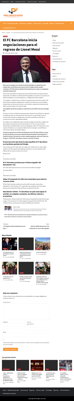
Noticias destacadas (12, 23)
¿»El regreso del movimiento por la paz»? (14, 226)
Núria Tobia (14, 53)
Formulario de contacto (20, 1)
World (47, 369)
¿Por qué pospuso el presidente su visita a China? (8, 254)
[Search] (71, 23)
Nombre (5, 322)
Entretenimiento (59, 23)
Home (4, 23)
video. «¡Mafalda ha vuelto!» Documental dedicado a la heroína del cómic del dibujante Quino (8, 376)
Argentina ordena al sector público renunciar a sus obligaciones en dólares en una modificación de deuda (42, 279)
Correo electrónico (30, 324)
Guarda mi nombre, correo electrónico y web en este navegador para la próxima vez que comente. (26, 343)
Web (4, 332)
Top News (62, 369)
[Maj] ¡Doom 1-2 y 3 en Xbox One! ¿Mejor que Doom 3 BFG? (37, 374)
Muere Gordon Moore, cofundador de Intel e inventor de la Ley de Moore (25, 255)
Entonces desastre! (41, 252)
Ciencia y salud (37, 23)
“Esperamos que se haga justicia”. (8, 277)
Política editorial (42, 1)
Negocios (29, 23)
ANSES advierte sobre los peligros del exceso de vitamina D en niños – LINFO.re (22, 376)
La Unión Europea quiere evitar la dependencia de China (50, 375)
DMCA (12, 1)
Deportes (51, 23)
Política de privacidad (32, 1)
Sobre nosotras (5, 1)
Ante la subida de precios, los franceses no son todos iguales (39, 226)
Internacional (22, 23)
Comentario (7, 302)
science (19, 369)
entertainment (6, 369)
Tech (33, 369)
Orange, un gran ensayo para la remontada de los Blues (26, 278)
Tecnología (45, 23)
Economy (5, 36)
